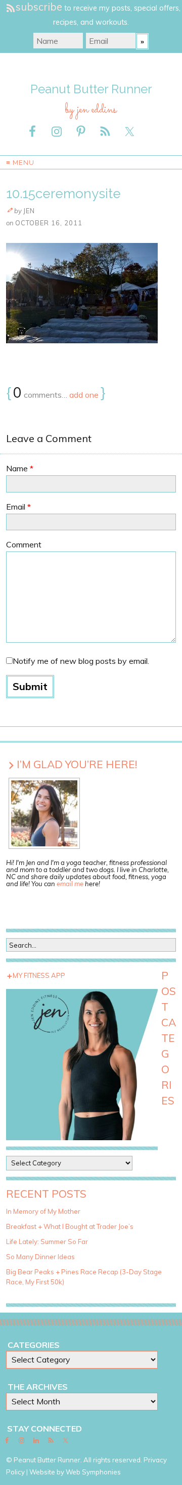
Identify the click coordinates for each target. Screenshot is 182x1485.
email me (70, 884)
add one (84, 395)
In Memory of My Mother (43, 1211)
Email (18, 507)
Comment (23, 544)
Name (19, 468)
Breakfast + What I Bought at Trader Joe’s (69, 1226)
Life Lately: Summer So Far (47, 1241)
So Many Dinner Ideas (40, 1257)
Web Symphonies (93, 1472)
